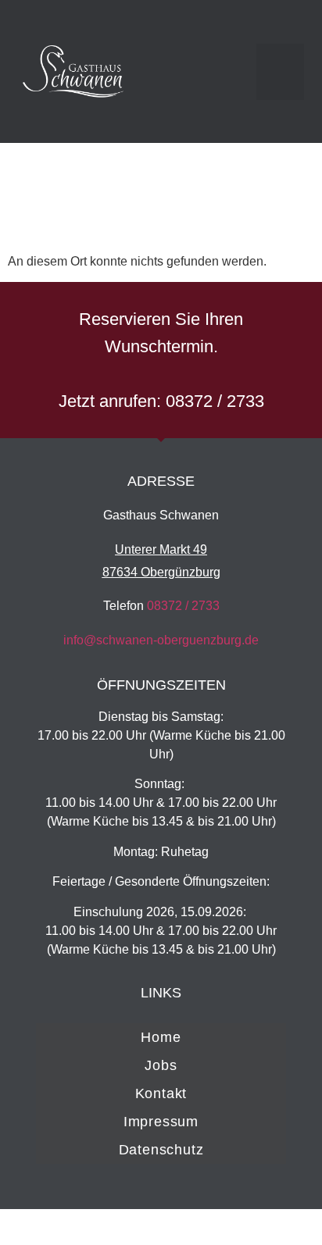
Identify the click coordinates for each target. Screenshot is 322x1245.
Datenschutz (161, 1150)
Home (161, 1037)
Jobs (161, 1065)
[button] (280, 72)
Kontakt (161, 1093)
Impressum (161, 1121)
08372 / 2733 (183, 605)
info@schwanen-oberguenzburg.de (161, 640)
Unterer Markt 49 (161, 549)
